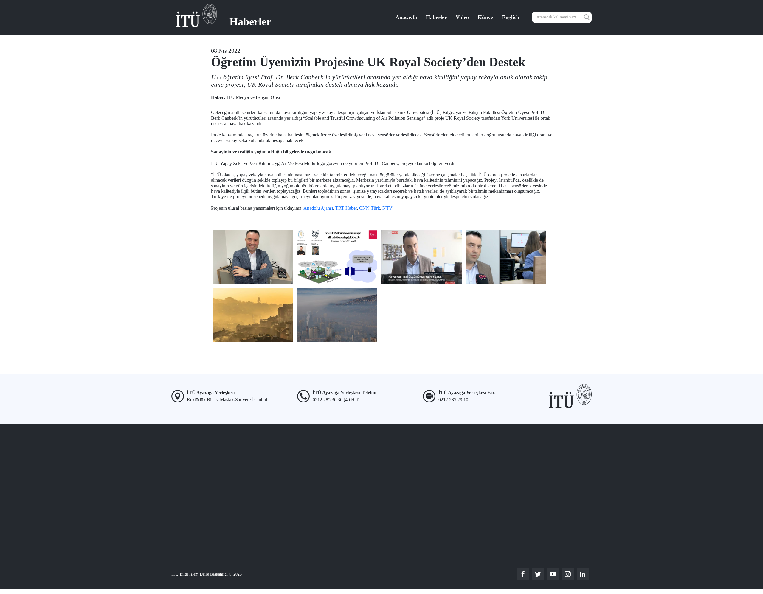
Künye (485, 17)
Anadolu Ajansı (318, 208)
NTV (387, 208)
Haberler (436, 17)
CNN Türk (369, 208)
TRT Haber (346, 208)
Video (462, 17)
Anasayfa (406, 17)
